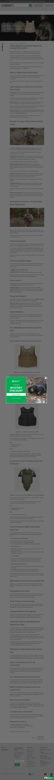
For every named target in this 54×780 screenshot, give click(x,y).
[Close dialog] (46, 378)
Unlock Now (16, 394)
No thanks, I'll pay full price (16, 398)
